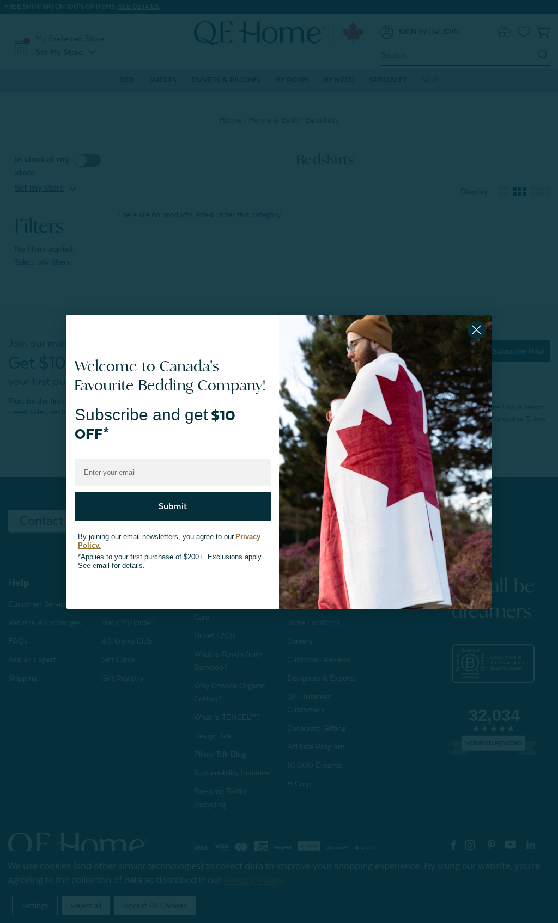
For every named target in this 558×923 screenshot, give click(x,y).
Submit (173, 496)
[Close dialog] (476, 329)
